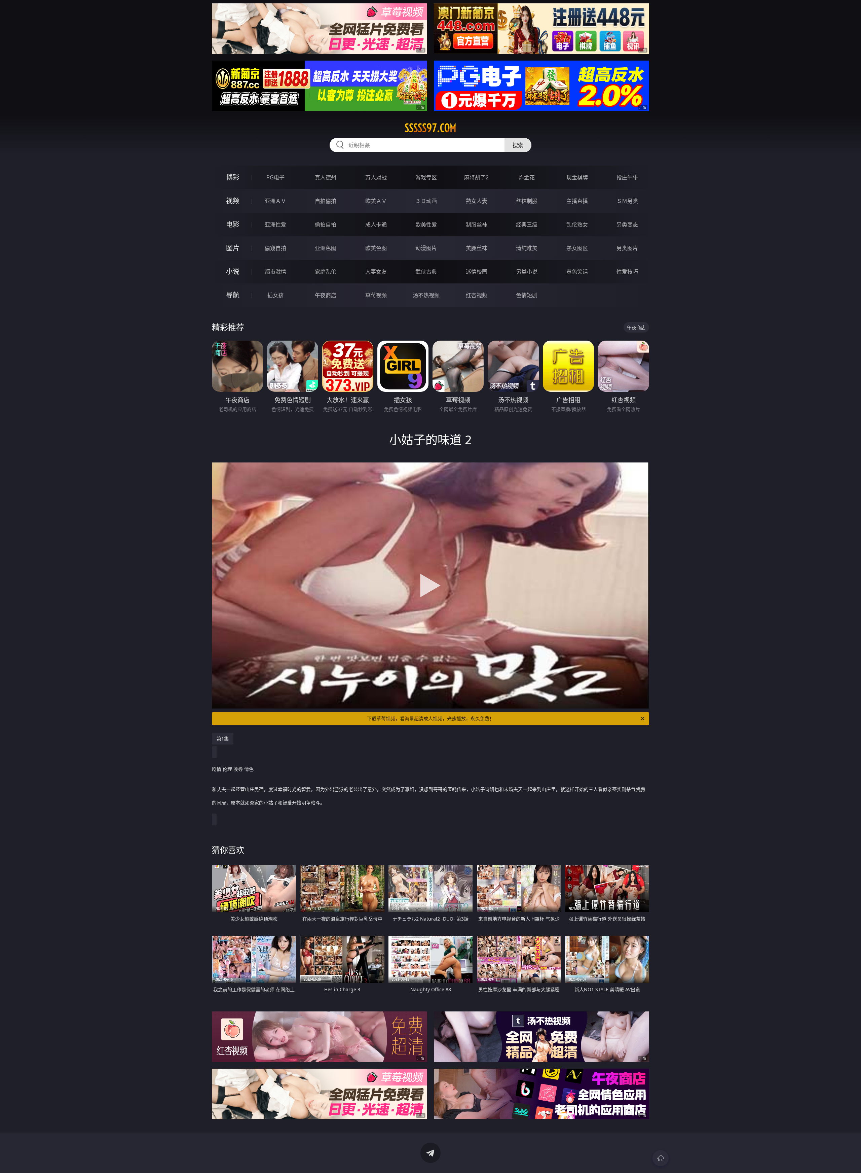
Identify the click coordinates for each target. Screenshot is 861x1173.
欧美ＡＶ (376, 201)
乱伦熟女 (577, 224)
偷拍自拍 (325, 224)
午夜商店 (325, 295)
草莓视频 (376, 295)
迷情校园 (476, 271)
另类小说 (526, 271)
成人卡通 (376, 224)
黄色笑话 (577, 271)
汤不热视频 (426, 295)
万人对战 (376, 177)
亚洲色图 (325, 248)
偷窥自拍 (275, 248)
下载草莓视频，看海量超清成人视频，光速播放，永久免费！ (430, 718)
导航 (232, 295)
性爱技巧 (627, 271)
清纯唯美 (526, 248)
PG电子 (275, 177)
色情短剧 (526, 295)
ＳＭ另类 (627, 201)
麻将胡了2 (476, 177)
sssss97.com (430, 128)
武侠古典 (426, 271)
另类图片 (627, 248)
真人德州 (325, 177)
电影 (232, 224)
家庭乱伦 (325, 271)
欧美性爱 (426, 224)
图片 (232, 247)
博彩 (232, 177)
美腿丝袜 (476, 248)
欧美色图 (376, 248)
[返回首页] (660, 1158)
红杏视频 (476, 295)
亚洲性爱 (275, 224)
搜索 (518, 145)
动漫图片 (426, 248)
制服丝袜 (476, 224)
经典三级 (526, 224)
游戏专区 (426, 177)
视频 (232, 200)
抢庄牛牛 (627, 177)
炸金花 (527, 177)
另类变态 (627, 224)
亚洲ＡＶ (275, 201)
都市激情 (275, 271)
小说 (232, 271)
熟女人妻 (476, 201)
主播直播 (577, 201)
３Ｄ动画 (426, 201)
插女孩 (275, 295)
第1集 (223, 738)
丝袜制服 (526, 201)
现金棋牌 (577, 177)
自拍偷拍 (325, 201)
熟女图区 (577, 248)
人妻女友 (376, 271)
